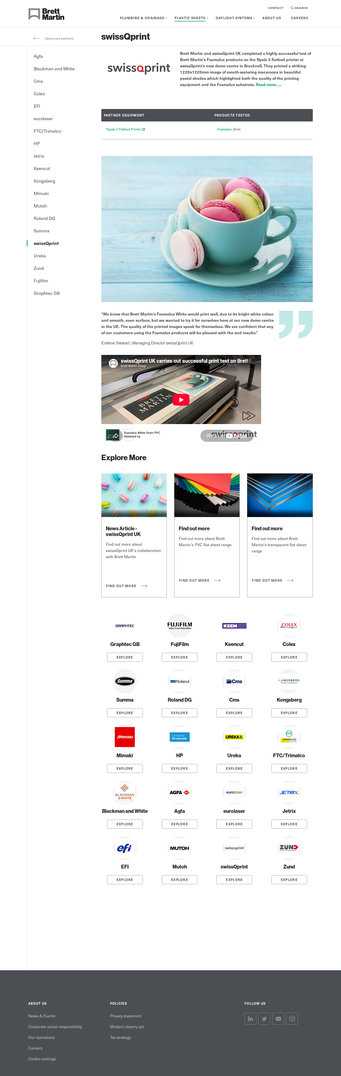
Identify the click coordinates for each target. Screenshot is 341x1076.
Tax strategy (120, 1037)
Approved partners (59, 38)
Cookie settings (42, 1059)
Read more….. (269, 84)
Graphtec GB (47, 293)
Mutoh (40, 205)
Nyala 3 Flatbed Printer (125, 129)
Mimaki (41, 193)
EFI (37, 106)
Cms (38, 81)
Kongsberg (44, 180)
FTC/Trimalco (47, 130)
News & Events (41, 1016)
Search (301, 8)
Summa (41, 230)
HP (37, 143)
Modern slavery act (127, 1026)
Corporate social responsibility (55, 1026)
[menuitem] (142, 18)
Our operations (41, 1037)
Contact (276, 8)
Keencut (42, 168)
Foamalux (225, 129)
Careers (35, 1048)
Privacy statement (126, 1016)
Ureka (40, 255)
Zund (39, 268)
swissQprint (46, 243)
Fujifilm (41, 280)
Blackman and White (54, 68)
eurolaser (43, 118)
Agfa (38, 56)
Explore (125, 657)
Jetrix (39, 155)
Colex (39, 93)
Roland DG (44, 218)
